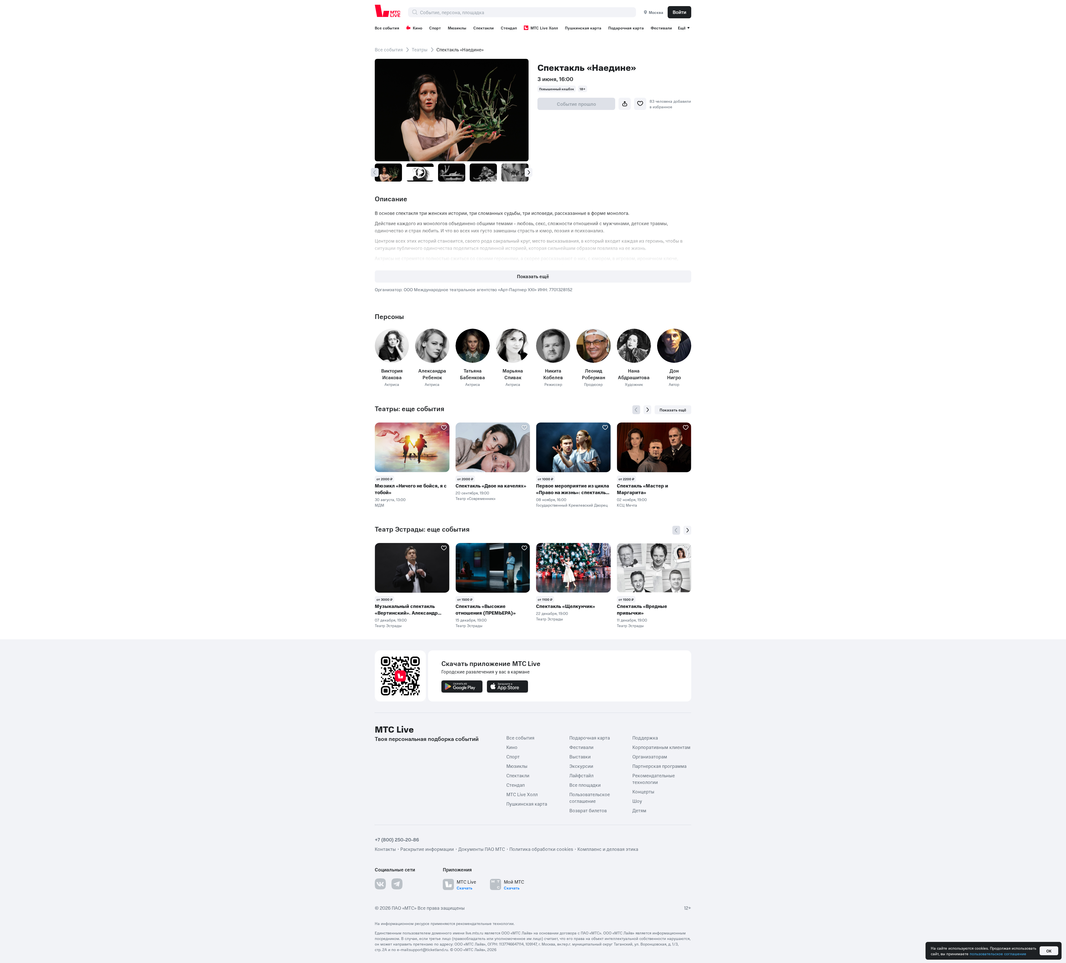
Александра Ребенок (432, 374)
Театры (420, 49)
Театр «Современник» (476, 498)
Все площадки (585, 784)
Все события (387, 28)
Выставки (580, 756)
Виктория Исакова (392, 374)
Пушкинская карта (583, 28)
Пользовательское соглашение (589, 797)
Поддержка (645, 737)
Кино (417, 28)
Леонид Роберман (593, 374)
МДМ (379, 505)
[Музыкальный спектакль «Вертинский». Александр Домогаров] (412, 568)
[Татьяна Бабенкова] (473, 346)
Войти (679, 12)
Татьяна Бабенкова (472, 374)
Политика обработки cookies (541, 848)
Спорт (435, 28)
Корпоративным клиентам (661, 746)
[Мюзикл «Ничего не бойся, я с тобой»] (412, 447)
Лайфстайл (581, 775)
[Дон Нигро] (674, 346)
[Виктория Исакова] (392, 346)
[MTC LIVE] (388, 11)
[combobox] (528, 12)
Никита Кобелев (553, 374)
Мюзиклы (457, 28)
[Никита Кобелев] (553, 346)
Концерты (643, 791)
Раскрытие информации (427, 848)
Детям (639, 810)
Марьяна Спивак (512, 374)
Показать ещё (533, 276)
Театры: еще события (409, 409)
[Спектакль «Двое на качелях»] (493, 447)
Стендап (509, 28)
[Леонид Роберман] (593, 346)
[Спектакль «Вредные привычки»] (654, 568)
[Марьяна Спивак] (513, 346)
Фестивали (661, 28)
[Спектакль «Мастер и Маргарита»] (654, 447)
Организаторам (649, 756)
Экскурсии (581, 765)
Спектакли (483, 28)
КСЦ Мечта (627, 505)
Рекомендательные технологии (653, 778)
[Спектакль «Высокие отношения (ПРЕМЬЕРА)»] (493, 568)
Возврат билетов (588, 810)
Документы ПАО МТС (481, 848)
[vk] (380, 883)
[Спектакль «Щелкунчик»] (573, 568)
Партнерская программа (659, 765)
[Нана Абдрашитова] (634, 346)
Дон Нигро (674, 374)
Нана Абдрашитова (634, 374)
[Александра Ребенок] (432, 346)
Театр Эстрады (388, 625)
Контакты (385, 848)
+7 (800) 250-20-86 (397, 839)
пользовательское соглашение (998, 953)
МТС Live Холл (544, 28)
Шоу (637, 800)
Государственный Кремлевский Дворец (572, 505)
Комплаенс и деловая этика (607, 848)
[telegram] (397, 883)
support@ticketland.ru (428, 949)
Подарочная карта (626, 28)
